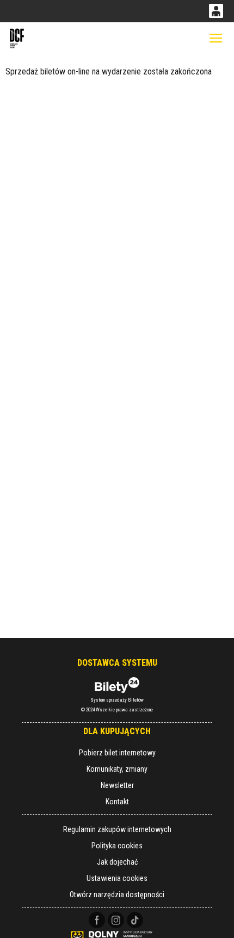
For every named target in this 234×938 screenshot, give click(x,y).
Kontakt (117, 801)
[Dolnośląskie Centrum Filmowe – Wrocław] (17, 38)
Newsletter (117, 785)
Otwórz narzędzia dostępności (117, 894)
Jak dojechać (117, 862)
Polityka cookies (117, 845)
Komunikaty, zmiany (117, 769)
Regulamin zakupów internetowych (117, 829)
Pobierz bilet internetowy (117, 752)
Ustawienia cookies (117, 878)
